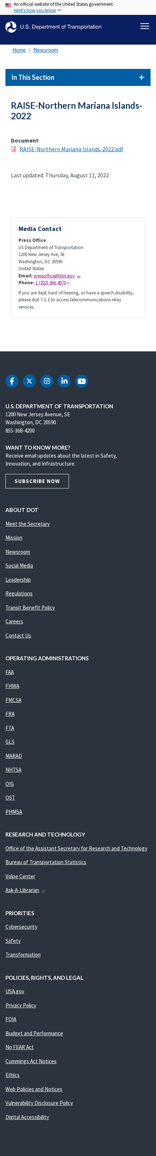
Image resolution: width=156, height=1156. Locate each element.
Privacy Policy (20, 1005)
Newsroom (45, 49)
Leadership (18, 579)
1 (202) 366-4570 (51, 283)
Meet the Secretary (27, 523)
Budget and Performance (34, 1033)
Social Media (19, 565)
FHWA (12, 685)
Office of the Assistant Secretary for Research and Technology (76, 848)
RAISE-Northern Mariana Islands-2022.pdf (71, 149)
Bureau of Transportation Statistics (45, 862)
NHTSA (13, 769)
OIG (9, 783)
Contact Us (18, 635)
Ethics (12, 1075)
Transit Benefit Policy (30, 607)
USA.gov (14, 991)
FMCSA (13, 700)
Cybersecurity (21, 926)
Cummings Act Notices (31, 1061)
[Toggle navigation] (144, 26)
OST (10, 797)
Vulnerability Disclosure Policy (39, 1102)
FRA (10, 713)
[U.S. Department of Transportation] (53, 27)
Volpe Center (20, 876)
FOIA (10, 1019)
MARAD (13, 755)
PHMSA (13, 811)
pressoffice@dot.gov (54, 276)
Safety (13, 940)
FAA (9, 672)
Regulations (19, 593)
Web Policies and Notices (33, 1089)
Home (19, 49)
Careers (14, 621)
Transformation (23, 954)
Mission (13, 537)
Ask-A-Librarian (22, 890)
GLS (10, 741)
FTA (9, 727)
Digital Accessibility (27, 1117)
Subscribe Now (37, 481)
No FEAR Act (19, 1047)
